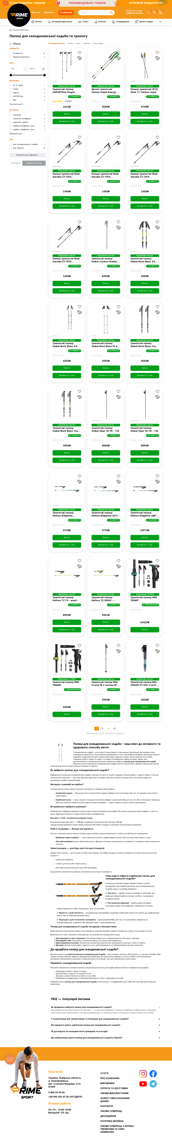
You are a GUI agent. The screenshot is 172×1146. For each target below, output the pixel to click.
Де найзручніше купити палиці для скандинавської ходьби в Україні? (86, 1038)
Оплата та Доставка (114, 1088)
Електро (102, 22)
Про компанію (110, 1078)
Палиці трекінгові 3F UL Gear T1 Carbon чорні (144, 91)
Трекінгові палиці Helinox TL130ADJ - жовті (102, 599)
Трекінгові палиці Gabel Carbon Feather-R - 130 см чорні (105, 260)
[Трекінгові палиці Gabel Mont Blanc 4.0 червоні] (67, 320)
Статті (104, 1073)
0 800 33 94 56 (134, 13)
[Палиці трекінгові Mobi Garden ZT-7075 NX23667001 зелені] (144, 150)
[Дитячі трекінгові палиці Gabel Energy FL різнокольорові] (106, 65)
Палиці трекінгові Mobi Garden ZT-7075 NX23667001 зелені (144, 176)
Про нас (36, 12)
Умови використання (114, 1093)
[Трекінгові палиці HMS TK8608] (67, 658)
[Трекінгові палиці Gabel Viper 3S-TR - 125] (106, 404)
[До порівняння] (79, 58)
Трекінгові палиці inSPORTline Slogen (64, 91)
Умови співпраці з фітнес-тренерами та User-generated (117, 1129)
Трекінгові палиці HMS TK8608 (66, 684)
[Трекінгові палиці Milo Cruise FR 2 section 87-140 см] (106, 658)
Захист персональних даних (115, 1100)
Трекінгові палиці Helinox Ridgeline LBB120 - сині (144, 515)
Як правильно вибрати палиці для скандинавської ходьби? (81, 1007)
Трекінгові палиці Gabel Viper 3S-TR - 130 (144, 429)
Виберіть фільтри (34, 163)
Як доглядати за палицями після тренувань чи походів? (79, 1032)
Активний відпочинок (62, 22)
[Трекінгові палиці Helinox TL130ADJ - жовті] (106, 574)
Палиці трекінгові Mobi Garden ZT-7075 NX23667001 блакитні (105, 176)
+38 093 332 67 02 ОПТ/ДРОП (65, 1097)
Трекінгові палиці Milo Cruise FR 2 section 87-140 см (105, 684)
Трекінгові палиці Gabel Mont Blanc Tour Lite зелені (66, 430)
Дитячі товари (146, 22)
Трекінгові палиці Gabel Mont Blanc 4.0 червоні (65, 345)
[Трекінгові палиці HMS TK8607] (144, 574)
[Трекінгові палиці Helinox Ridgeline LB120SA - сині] (67, 489)
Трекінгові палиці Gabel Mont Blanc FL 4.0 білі (105, 345)
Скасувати (16, 163)
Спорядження (122, 22)
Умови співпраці (111, 1111)
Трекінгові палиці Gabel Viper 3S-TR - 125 (105, 429)
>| (114, 728)
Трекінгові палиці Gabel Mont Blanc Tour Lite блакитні (143, 345)
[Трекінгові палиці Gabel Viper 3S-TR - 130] (144, 404)
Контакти (49, 12)
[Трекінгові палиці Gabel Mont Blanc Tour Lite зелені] (67, 404)
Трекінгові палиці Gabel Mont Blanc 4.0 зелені (142, 260)
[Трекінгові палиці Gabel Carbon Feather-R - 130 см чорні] (106, 235)
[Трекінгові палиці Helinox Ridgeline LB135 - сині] (106, 489)
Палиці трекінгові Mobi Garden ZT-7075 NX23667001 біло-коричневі (66, 176)
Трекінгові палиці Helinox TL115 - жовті (65, 599)
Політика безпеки (111, 1121)
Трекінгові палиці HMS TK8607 (143, 599)
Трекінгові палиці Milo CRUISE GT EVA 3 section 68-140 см (144, 684)
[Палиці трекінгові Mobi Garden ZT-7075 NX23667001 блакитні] (106, 150)
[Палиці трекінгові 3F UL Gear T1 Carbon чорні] (144, 65)
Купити (67, 114)
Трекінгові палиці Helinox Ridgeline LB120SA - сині (63, 515)
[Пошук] (111, 12)
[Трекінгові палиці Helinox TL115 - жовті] (67, 574)
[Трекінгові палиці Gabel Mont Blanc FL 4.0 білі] (106, 320)
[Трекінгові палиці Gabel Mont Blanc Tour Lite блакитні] (144, 320)
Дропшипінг (108, 1116)
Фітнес (38, 22)
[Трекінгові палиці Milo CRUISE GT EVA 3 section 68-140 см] (144, 658)
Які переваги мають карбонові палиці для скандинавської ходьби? (85, 1025)
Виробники (107, 1083)
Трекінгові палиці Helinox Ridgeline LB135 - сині (105, 515)
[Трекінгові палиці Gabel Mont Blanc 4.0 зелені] (144, 235)
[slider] (10, 75)
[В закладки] (79, 52)
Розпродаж (66, 12)
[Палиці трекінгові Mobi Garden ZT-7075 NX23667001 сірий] (67, 235)
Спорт (85, 22)
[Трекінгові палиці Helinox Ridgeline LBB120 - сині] (144, 489)
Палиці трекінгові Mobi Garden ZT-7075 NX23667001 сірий (66, 260)
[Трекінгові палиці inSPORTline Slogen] (67, 65)
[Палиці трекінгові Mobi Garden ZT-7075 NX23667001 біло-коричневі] (67, 150)
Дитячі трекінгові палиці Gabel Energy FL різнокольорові (105, 91)
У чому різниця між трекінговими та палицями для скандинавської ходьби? (90, 1019)
